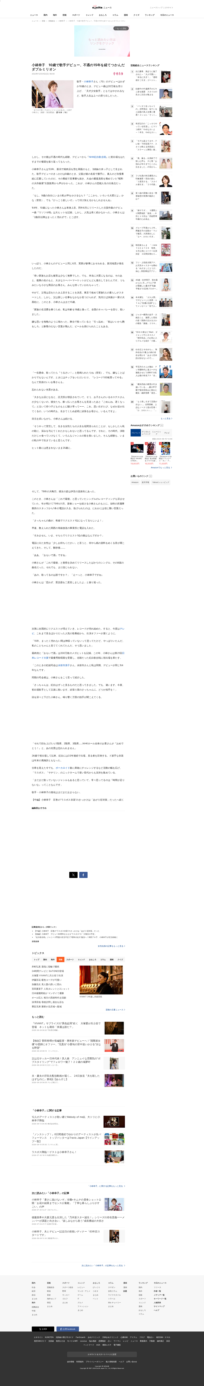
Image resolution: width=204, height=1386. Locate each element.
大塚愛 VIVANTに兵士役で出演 (47, 975)
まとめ (34, 1299)
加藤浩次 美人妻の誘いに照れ (47, 984)
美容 (168, 1341)
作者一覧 (157, 1291)
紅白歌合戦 (100, 157)
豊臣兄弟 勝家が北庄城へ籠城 (47, 1006)
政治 (33, 1295)
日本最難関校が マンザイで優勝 (48, 993)
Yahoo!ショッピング (160, 482)
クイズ (136, 15)
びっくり (96, 1287)
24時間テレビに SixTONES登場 (48, 971)
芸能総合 (50, 1287)
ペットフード (88, 1345)
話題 (125, 1291)
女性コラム (112, 1291)
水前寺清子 (64, 665)
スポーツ (76, 15)
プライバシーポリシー (95, 1361)
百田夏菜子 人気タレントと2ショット (51, 988)
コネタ (95, 1291)
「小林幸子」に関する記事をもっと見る (105, 1186)
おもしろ (103, 15)
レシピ (125, 1341)
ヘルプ (156, 1310)
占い (109, 1341)
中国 (33, 1311)
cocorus (83, 1341)
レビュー (81, 1287)
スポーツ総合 (67, 1287)
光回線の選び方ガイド (65, 1337)
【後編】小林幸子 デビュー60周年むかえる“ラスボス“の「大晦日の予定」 (65, 934)
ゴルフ (65, 1299)
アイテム (133, 1337)
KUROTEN (49, 1337)
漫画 (126, 15)
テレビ (167, 433)
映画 (49, 1291)
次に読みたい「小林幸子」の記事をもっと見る (102, 1265)
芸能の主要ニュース (114, 1010)
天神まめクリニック (110, 1337)
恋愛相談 (102, 1341)
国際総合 (35, 1307)
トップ (36, 959)
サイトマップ (159, 1306)
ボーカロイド (63, 767)
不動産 (152, 1341)
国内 (45, 15)
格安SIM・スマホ (163, 1337)
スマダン (111, 1287)
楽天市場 (145, 482)
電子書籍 (117, 1345)
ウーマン (117, 1341)
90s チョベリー (114, 1302)
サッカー (66, 1295)
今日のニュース (167, 15)
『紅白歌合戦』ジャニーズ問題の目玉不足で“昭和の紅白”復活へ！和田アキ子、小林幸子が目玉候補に (76, 937)
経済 (33, 1291)
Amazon (135, 482)
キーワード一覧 (160, 1299)
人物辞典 (157, 1302)
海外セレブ (51, 1299)
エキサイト (168, 7)
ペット (95, 1299)
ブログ (142, 1337)
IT (78, 1299)
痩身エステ (106, 1345)
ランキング (150, 15)
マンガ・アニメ (84, 1291)
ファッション (83, 1306)
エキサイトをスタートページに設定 (102, 1354)
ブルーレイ (135, 433)
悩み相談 (92, 1341)
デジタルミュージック (146, 433)
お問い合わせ (131, 1361)
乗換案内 (143, 1341)
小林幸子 (88, 81)
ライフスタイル (114, 1295)
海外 (55, 15)
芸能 (64, 15)
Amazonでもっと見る (160, 467)
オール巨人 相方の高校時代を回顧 (49, 997)
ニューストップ (156, 7)
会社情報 (70, 1361)
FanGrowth (80, 1337)
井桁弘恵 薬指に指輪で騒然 (45, 966)
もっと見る (166, 418)
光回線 (51, 1341)
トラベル (111, 1299)
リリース (157, 1287)
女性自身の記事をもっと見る (110, 946)
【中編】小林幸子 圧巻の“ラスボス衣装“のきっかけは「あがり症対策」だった (66, 931)
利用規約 (79, 1361)
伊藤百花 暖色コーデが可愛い (47, 979)
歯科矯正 (160, 1341)
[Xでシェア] (73, 875)
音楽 (49, 1295)
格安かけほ (60, 1341)
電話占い (150, 1337)
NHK (91, 157)
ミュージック (156, 433)
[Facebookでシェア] (83, 875)
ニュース (34, 15)
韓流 (49, 1302)
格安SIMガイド (40, 1341)
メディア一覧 (159, 1295)
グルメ (80, 1302)
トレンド (89, 15)
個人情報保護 (111, 1361)
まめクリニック (94, 1337)
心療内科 (124, 1337)
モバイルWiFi (72, 1341)
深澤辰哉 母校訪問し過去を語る (48, 1002)
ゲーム (80, 1295)
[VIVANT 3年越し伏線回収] (101, 980)
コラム (115, 15)
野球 (64, 1291)
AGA (98, 1345)
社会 (33, 1287)
